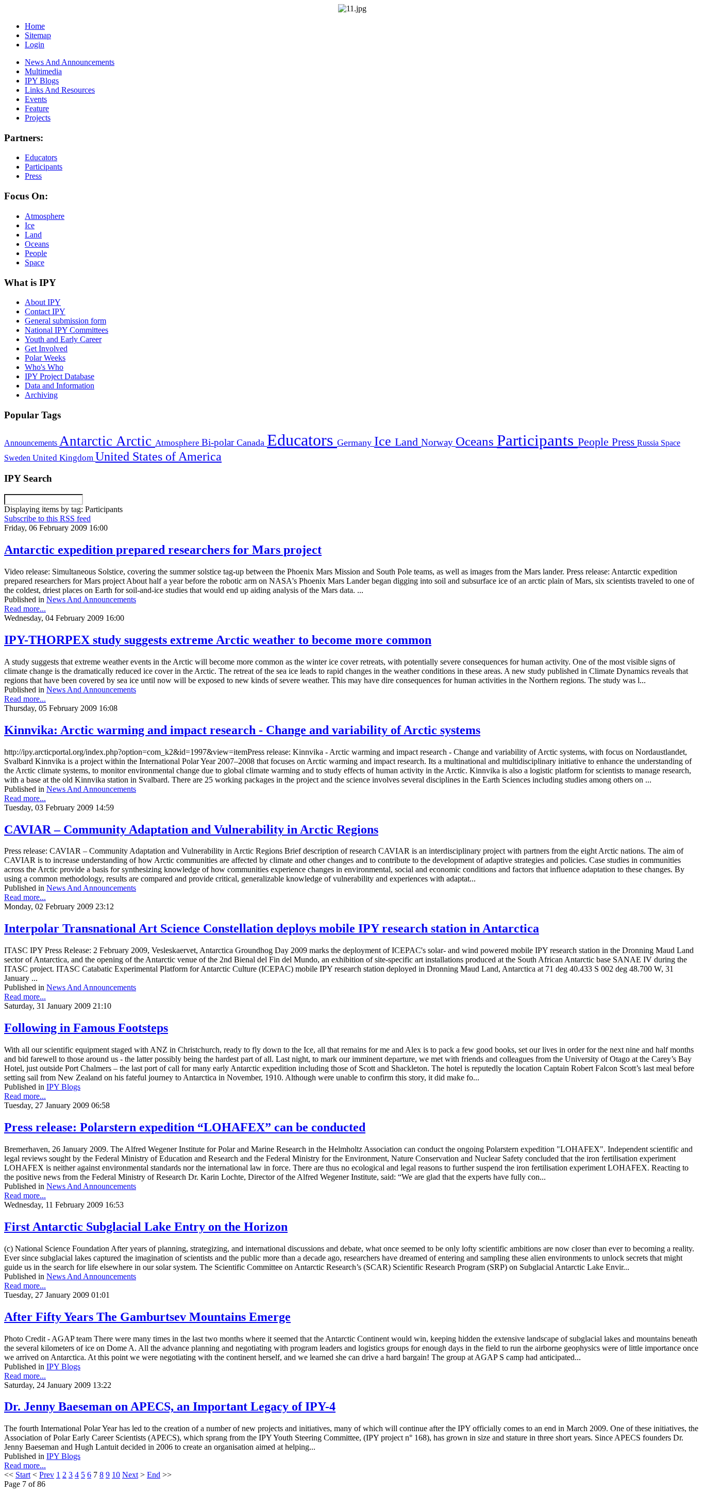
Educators (302, 440)
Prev (46, 1474)
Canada (252, 442)
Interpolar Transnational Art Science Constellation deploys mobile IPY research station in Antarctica (271, 928)
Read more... (25, 608)
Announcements (31, 442)
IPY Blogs (63, 1086)
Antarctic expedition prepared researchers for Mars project (163, 549)
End (153, 1474)
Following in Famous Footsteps (86, 1027)
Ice (384, 441)
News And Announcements (91, 599)
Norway (438, 442)
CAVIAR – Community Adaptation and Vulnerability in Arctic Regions (191, 829)
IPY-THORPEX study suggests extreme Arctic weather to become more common (217, 640)
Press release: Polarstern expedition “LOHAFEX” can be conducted (184, 1127)
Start (22, 1474)
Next (130, 1474)
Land (408, 441)
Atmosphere (178, 442)
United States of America (158, 456)
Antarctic (87, 441)
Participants (537, 440)
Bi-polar (219, 442)
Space (670, 442)
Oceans (476, 441)
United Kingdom (63, 458)
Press (624, 442)
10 (116, 1474)
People (595, 442)
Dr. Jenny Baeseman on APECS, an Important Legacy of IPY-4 (170, 1406)
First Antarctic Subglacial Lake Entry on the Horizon (146, 1226)
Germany (355, 442)
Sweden (18, 457)
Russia (649, 442)
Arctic (135, 441)
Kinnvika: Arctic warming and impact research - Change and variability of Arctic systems (242, 730)
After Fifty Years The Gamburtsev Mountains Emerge (147, 1317)
